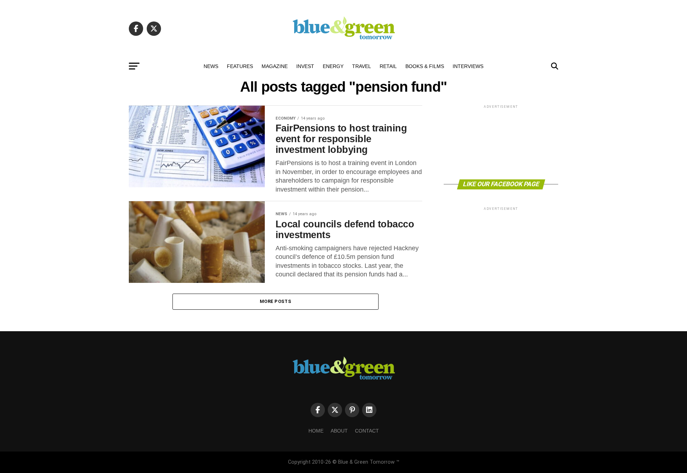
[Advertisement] (501, 141)
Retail (388, 66)
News (211, 66)
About (339, 431)
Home (315, 431)
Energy (333, 66)
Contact (367, 431)
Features (240, 66)
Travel (361, 66)
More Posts (275, 301)
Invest (305, 66)
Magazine (275, 66)
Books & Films (424, 66)
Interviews (468, 66)
